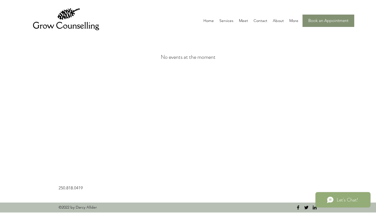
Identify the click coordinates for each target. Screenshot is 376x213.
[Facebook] (298, 207)
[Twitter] (306, 207)
